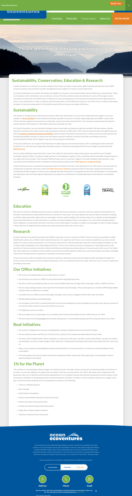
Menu (128, 5)
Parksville (71, 18)
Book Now (122, 18)
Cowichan (56, 18)
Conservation (88, 18)
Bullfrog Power (19, 149)
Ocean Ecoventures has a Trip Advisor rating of (66, 460)
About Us (105, 18)
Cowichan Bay (52, 467)
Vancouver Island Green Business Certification (36, 134)
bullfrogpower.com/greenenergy (88, 162)
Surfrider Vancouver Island (57, 169)
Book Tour (116, 3)
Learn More (80, 492)
